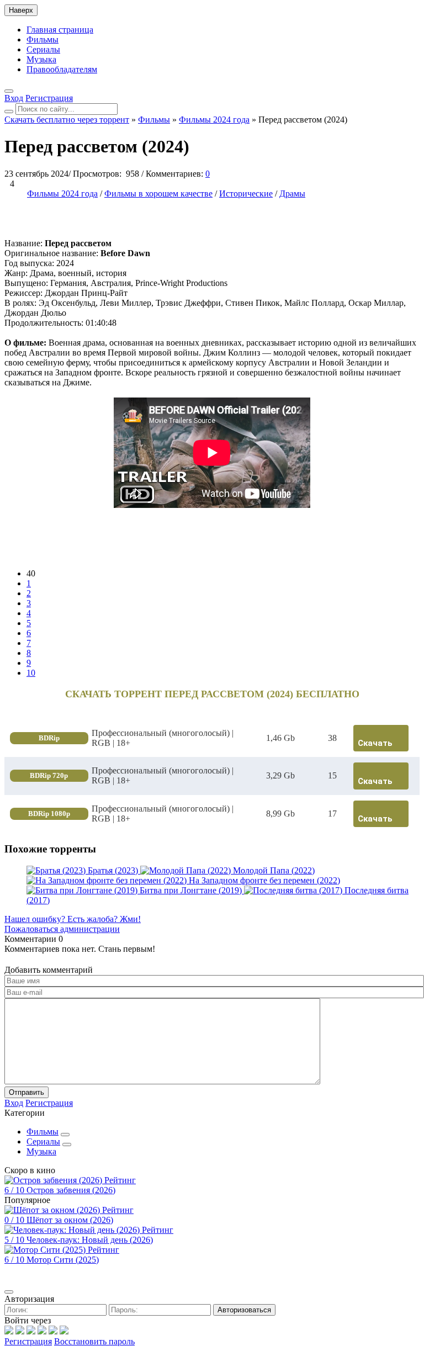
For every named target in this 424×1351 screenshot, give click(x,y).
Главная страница (59, 29)
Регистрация (28, 1341)
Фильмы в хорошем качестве (158, 193)
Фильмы (42, 39)
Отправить (26, 1092)
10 (30, 672)
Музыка (41, 59)
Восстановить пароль (94, 1341)
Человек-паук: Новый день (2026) (89, 1239)
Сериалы (43, 49)
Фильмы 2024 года (62, 193)
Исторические (246, 193)
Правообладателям (61, 69)
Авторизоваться (244, 1310)
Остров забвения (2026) (70, 1190)
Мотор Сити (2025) (62, 1259)
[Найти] (8, 111)
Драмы (292, 193)
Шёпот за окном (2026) (69, 1220)
